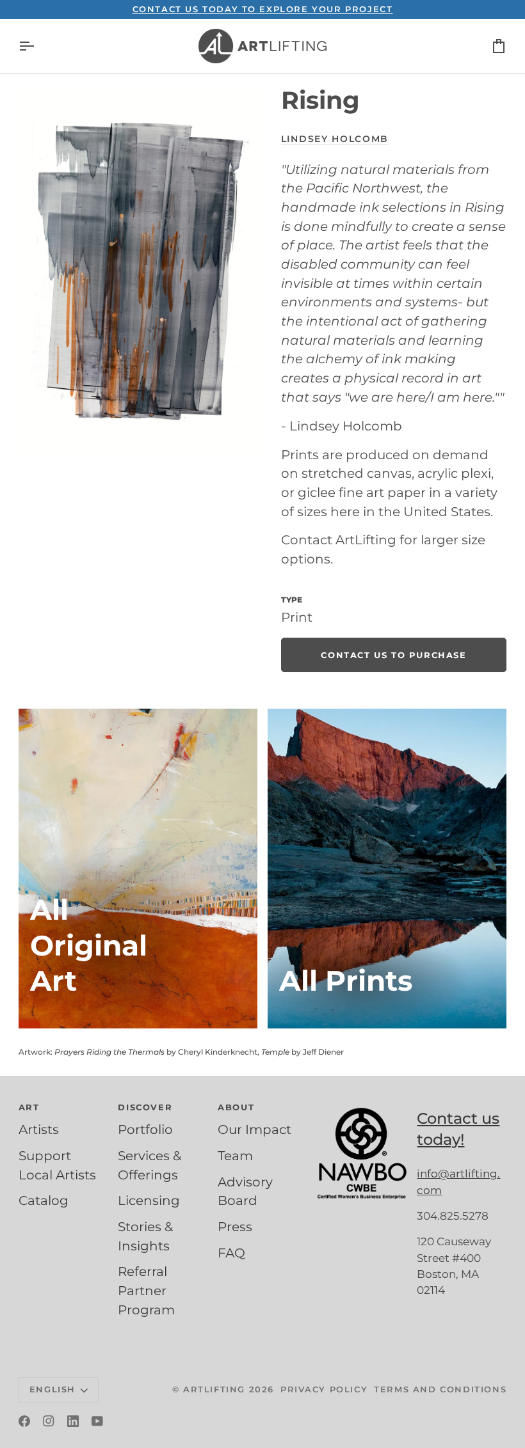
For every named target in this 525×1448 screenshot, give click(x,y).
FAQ (231, 1253)
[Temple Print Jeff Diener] (387, 868)
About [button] (236, 1107)
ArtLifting (214, 1389)
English (52, 1389)
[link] (393, 655)
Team (235, 1155)
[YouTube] (97, 1421)
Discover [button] (145, 1107)
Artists (39, 1129)
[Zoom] (140, 272)
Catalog (44, 1200)
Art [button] (29, 1107)
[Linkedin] (73, 1421)
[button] (362, 1104)
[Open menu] (38, 46)
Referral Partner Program (146, 1290)
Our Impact (254, 1129)
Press (235, 1226)
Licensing (149, 1200)
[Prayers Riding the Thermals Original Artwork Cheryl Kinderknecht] (138, 868)
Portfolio (145, 1129)
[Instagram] (48, 1421)
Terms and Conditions (440, 1389)
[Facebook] (24, 1421)
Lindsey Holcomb (335, 139)
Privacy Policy (324, 1389)
